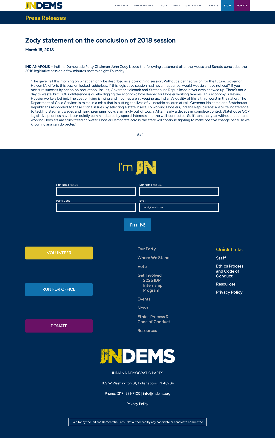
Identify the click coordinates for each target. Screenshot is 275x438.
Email (142, 200)
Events (144, 299)
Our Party (147, 248)
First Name (67, 184)
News (143, 307)
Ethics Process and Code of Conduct (229, 271)
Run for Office (58, 289)
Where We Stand (153, 257)
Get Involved (150, 275)
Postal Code (63, 200)
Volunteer (59, 252)
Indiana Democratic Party (43, 5)
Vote (142, 266)
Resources (147, 330)
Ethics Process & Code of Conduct (154, 319)
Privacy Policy (229, 292)
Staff (221, 258)
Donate (59, 325)
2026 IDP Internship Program (152, 285)
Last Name (150, 184)
